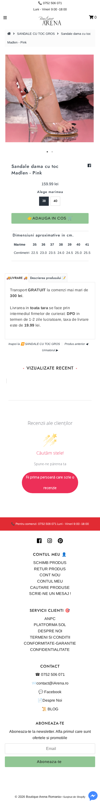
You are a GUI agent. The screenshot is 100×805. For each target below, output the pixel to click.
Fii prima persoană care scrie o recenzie (50, 482)
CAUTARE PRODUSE (50, 587)
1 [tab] (47, 152)
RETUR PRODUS (50, 569)
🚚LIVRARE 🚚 (16, 278)
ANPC (50, 619)
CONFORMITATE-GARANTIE (50, 643)
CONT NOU (50, 575)
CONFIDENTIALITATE (50, 650)
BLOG (53, 709)
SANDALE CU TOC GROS (36, 34)
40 (55, 201)
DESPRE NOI (50, 631)
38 (44, 201)
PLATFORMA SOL (50, 625)
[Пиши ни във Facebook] (93, 799)
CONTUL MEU (50, 581)
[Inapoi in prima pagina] (9, 34)
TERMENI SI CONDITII (50, 637)
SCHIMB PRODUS (50, 563)
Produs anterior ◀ (76, 344)
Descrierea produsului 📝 (48, 278)
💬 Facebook (49, 692)
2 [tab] (52, 152)
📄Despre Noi (50, 700)
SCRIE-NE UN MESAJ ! (50, 593)
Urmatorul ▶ (50, 350)
